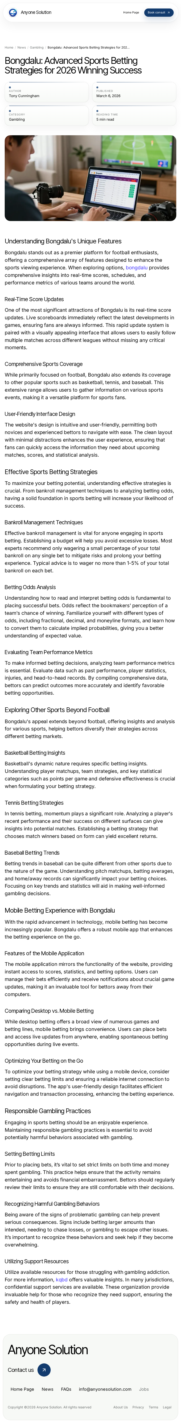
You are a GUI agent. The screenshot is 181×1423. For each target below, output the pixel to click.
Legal (167, 1407)
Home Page (22, 1389)
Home (9, 47)
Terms (153, 1407)
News (21, 47)
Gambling (37, 47)
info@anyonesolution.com (105, 1389)
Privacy (138, 1407)
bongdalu (137, 268)
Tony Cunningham (24, 96)
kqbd (62, 1280)
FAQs (66, 1389)
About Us (120, 1407)
